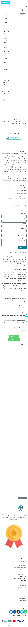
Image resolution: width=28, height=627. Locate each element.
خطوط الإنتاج (6, 89)
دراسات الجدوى (5, 18)
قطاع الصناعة (6, 64)
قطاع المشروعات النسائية (6, 71)
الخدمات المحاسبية (5, 81)
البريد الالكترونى (23, 228)
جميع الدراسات (6, 22)
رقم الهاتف (24, 223)
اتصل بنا (4, 101)
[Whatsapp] (25, 612)
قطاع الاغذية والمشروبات (5, 37)
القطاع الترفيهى (5, 27)
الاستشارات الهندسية (5, 92)
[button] (25, 2)
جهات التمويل (6, 96)
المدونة (24, 593)
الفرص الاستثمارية (5, 78)
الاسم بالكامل (23, 214)
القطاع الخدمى (5, 32)
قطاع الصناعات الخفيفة (6, 57)
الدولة (25, 218)
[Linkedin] (11, 612)
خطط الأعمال (6, 85)
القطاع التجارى (5, 52)
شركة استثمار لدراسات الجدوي (19, 562)
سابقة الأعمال (23, 589)
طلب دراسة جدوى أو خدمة (20, 567)
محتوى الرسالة (23, 238)
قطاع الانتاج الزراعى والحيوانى (6, 45)
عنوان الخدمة (24, 233)
